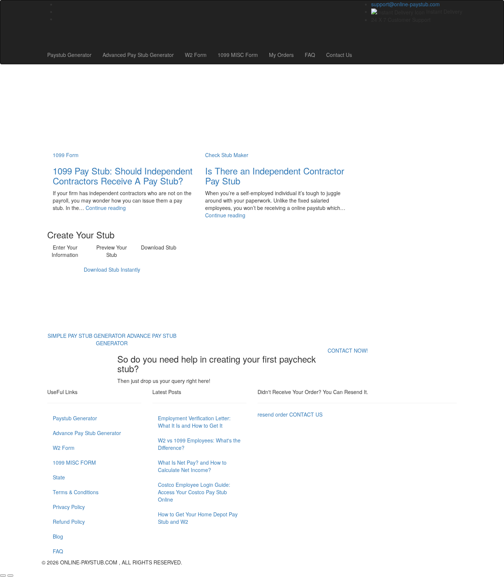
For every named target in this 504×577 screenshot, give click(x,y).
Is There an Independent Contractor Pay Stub (274, 175)
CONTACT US (305, 414)
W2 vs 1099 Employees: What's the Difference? (199, 444)
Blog (58, 536)
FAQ (310, 54)
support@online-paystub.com (405, 4)
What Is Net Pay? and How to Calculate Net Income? (192, 466)
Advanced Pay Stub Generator (138, 54)
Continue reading (106, 207)
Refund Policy (69, 521)
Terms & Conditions (76, 492)
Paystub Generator (69, 54)
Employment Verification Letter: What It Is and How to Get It (194, 421)
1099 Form (66, 155)
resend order (273, 414)
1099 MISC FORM (74, 462)
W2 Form (196, 54)
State (59, 477)
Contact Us (339, 54)
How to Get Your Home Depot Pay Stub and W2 (198, 517)
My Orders (281, 54)
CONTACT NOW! (348, 350)
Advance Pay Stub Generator (87, 433)
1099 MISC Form (238, 54)
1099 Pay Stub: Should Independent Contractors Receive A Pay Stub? (123, 175)
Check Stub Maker (226, 155)
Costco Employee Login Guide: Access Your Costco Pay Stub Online (194, 492)
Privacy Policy (69, 506)
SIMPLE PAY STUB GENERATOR (87, 335)
